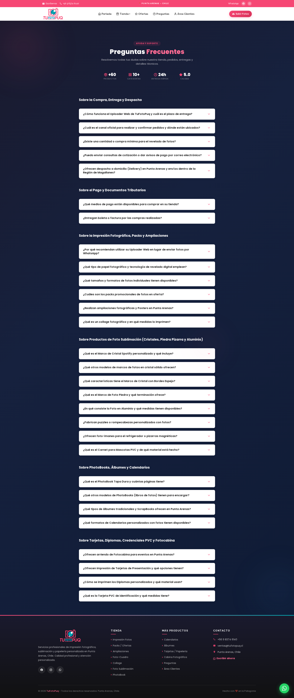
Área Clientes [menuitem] (185, 13)
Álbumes (169, 645)
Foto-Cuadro (120, 657)
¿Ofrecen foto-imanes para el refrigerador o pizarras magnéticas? (130, 436)
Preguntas (170, 663)
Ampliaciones (121, 651)
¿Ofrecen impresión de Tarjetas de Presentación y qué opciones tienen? (133, 568)
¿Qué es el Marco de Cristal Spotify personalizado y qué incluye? (128, 354)
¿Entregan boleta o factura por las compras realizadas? (122, 218)
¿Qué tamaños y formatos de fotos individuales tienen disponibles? (130, 281)
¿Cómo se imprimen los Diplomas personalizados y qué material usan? (132, 582)
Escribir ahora (226, 658)
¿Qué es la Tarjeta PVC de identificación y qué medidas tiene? (126, 596)
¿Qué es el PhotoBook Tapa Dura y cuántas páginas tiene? (124, 481)
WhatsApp (233, 3)
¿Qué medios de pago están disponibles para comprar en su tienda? (131, 204)
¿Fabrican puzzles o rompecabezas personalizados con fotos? (127, 422)
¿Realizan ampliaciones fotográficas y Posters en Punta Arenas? (128, 308)
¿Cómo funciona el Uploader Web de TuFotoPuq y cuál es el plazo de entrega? (137, 114)
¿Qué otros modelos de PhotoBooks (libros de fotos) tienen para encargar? (136, 495)
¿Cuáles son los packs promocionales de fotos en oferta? (123, 294)
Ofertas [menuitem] (143, 13)
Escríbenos (51, 3)
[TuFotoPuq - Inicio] (53, 14)
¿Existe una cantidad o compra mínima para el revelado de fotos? (129, 141)
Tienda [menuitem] (125, 13)
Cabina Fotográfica (175, 657)
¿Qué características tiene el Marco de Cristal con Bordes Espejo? (129, 381)
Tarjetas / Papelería (175, 651)
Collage (117, 663)
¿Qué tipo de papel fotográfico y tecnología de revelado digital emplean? (135, 267)
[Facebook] (243, 3)
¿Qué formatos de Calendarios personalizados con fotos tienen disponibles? (137, 523)
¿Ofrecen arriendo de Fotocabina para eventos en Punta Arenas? (128, 554)
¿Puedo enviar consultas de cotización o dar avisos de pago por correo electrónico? (142, 155)
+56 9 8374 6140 (71, 3)
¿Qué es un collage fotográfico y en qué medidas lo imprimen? (126, 322)
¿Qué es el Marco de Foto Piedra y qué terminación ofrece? (124, 395)
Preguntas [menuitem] (162, 13)
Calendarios (171, 639)
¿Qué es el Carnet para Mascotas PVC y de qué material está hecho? (131, 450)
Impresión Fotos (122, 639)
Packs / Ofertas (122, 645)
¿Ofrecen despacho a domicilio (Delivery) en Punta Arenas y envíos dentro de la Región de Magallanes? (139, 170)
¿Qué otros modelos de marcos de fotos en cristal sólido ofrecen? (129, 367)
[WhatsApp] (60, 669)
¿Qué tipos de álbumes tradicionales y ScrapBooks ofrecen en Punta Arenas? (137, 509)
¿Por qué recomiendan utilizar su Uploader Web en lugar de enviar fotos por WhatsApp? (136, 251)
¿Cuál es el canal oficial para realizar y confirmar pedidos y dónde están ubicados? (141, 128)
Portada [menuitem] (106, 13)
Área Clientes (172, 669)
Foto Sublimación (123, 669)
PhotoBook (119, 674)
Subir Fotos (242, 14)
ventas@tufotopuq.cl (230, 645)
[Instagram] (249, 3)
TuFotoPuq (52, 691)
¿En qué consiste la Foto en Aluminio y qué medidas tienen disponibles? (132, 409)
